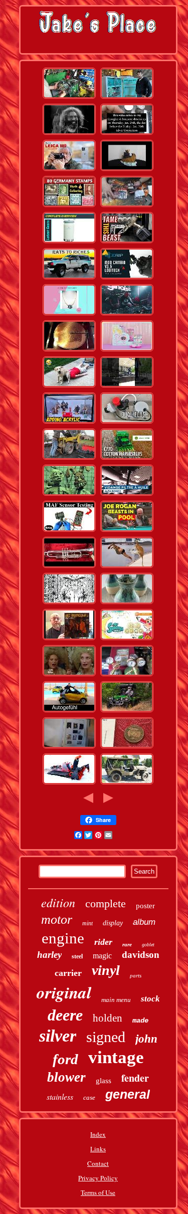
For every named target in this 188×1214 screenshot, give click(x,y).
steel (77, 956)
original (64, 992)
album (144, 922)
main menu (116, 999)
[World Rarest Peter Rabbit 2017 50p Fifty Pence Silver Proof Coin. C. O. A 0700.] (127, 747)
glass (103, 1081)
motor (56, 919)
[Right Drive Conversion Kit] (127, 278)
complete (105, 903)
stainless (60, 1096)
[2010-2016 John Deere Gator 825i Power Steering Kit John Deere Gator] (69, 97)
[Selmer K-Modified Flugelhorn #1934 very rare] (69, 566)
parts (135, 975)
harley (49, 954)
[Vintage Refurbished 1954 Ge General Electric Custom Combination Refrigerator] (127, 97)
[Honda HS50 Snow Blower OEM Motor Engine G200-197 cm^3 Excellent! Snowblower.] (69, 783)
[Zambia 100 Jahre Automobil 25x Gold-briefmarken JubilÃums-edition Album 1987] (69, 206)
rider (103, 942)
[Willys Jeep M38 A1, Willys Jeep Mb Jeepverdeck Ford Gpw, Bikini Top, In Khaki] (127, 783)
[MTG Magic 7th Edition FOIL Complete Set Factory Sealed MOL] (127, 206)
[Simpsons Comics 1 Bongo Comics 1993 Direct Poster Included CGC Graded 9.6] (69, 494)
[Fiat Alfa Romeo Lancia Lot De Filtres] (127, 494)
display (113, 923)
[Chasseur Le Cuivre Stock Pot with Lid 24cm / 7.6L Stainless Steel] (69, 386)
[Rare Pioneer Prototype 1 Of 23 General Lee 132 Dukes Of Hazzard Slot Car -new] (127, 314)
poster (145, 906)
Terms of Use (98, 1192)
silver (57, 1036)
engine (63, 938)
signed (105, 1037)
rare (127, 944)
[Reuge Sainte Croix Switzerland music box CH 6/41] (69, 350)
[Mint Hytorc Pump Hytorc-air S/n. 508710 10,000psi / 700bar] (127, 242)
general (127, 1094)
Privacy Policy (98, 1177)
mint (87, 923)
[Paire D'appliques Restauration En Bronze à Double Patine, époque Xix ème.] (69, 675)
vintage (116, 1057)
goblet (148, 944)
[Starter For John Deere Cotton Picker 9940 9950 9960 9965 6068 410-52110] (127, 458)
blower (66, 1077)
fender (135, 1078)
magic (102, 955)
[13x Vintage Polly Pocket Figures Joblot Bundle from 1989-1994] (127, 350)
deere (65, 1015)
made (140, 1021)
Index (98, 1134)
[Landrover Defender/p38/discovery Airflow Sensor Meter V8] (69, 530)
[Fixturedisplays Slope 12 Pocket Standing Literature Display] (69, 422)
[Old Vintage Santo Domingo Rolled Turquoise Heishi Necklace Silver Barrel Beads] (69, 314)
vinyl (106, 970)
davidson (140, 954)
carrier (68, 973)
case (89, 1097)
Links (98, 1148)
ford (65, 1059)
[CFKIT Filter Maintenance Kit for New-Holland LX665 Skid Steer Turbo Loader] (69, 458)
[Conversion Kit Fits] (127, 422)
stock (150, 998)
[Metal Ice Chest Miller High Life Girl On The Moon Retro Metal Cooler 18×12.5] (69, 242)
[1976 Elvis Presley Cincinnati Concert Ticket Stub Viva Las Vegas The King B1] (127, 386)
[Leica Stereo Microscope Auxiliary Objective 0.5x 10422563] (69, 169)
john (146, 1039)
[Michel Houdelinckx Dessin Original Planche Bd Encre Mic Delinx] (69, 603)
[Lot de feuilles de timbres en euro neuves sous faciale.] (69, 747)
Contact (98, 1163)
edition (58, 902)
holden (107, 1018)
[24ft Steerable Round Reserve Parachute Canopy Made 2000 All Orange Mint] (127, 639)
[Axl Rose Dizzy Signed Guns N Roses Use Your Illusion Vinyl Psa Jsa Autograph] (69, 639)
